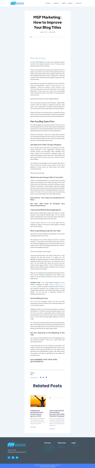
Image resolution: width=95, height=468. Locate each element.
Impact (63, 85)
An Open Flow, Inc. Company (47, 466)
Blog (59, 445)
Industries (56, 3)
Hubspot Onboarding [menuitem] (49, 449)
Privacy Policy (74, 445)
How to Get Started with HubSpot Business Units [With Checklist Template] (56, 413)
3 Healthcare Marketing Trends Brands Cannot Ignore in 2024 (36, 413)
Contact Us (78, 3)
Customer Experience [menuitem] (49, 447)
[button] (40, 377)
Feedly (48, 222)
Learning (70, 3)
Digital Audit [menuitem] (47, 450)
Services (48, 3)
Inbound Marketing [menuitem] (49, 445)
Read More (33, 427)
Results (64, 3)
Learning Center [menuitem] (62, 447)
